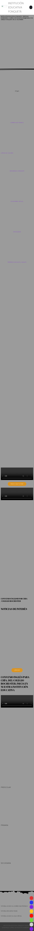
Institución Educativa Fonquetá (16, 7)
